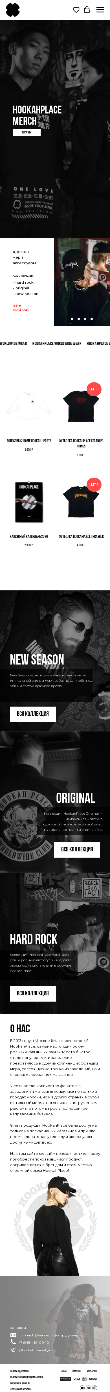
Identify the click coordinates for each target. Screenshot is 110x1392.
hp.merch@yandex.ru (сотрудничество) (52, 1335)
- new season (25, 293)
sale (17, 305)
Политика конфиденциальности (26, 1377)
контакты (92, 1371)
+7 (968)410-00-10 (33, 1342)
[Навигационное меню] (100, 10)
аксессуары (24, 263)
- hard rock (23, 282)
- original (21, 288)
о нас (64, 1371)
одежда (21, 251)
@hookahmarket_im (35, 1350)
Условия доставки (19, 1371)
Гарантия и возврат (20, 1383)
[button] (76, 9)
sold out (21, 309)
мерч (18, 257)
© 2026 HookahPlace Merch (20, 1389)
